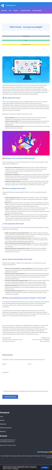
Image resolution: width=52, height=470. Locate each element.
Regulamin (3, 431)
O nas (1, 416)
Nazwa (4, 364)
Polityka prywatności (6, 427)
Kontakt (2, 420)
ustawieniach (15, 468)
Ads (26, 40)
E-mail (29, 364)
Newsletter (3, 424)
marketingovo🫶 (11, 5)
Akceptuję (45, 467)
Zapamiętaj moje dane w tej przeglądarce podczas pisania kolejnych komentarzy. (26, 391)
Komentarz (5, 372)
